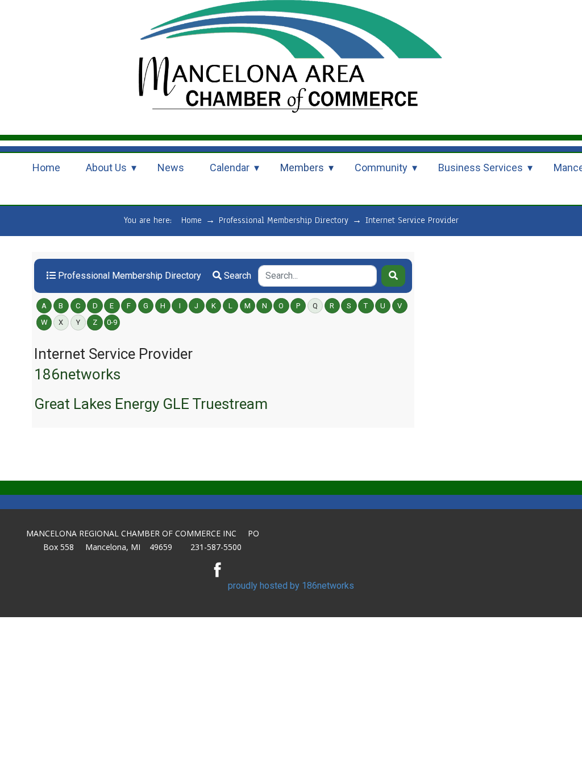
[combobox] (317, 276)
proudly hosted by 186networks (291, 585)
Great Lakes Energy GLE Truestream (151, 403)
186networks (77, 374)
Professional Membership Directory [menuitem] (128, 275)
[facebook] (218, 569)
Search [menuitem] (236, 275)
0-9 (112, 322)
